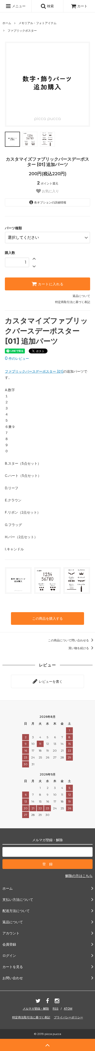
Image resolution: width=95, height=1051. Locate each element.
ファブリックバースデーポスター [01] (34, 371)
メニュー (18, 6)
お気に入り (50, 191)
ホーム (6, 23)
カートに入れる (50, 284)
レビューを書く (50, 681)
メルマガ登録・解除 (36, 1008)
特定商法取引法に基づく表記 (31, 1017)
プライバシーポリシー (68, 1017)
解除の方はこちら (79, 876)
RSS (55, 1008)
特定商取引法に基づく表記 (72, 302)
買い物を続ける (79, 648)
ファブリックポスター (22, 30)
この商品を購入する (47, 618)
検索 (50, 6)
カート (82, 6)
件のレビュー (17, 358)
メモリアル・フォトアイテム (38, 23)
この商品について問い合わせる (69, 640)
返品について (81, 296)
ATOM (68, 1008)
